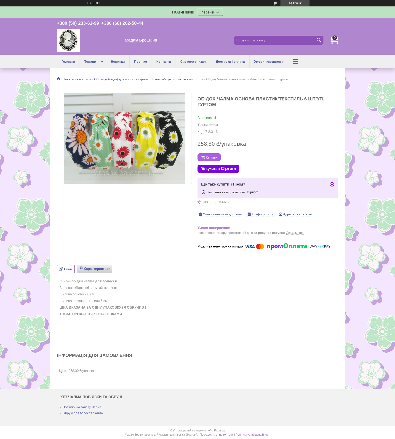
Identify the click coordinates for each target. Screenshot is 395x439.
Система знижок (193, 61)
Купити (211, 157)
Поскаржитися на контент (216, 434)
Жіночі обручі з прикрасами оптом (177, 79)
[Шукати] (318, 40)
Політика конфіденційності (252, 434)
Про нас (140, 61)
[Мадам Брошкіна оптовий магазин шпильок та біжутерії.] (68, 40)
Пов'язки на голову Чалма (82, 407)
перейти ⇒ (210, 12)
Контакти (163, 61)
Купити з (213, 169)
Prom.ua (219, 430)
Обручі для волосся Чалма (83, 413)
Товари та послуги (77, 79)
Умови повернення (269, 61)
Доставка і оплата (230, 61)
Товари (90, 61)
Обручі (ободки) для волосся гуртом (121, 79)
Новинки (118, 61)
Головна (68, 61)
